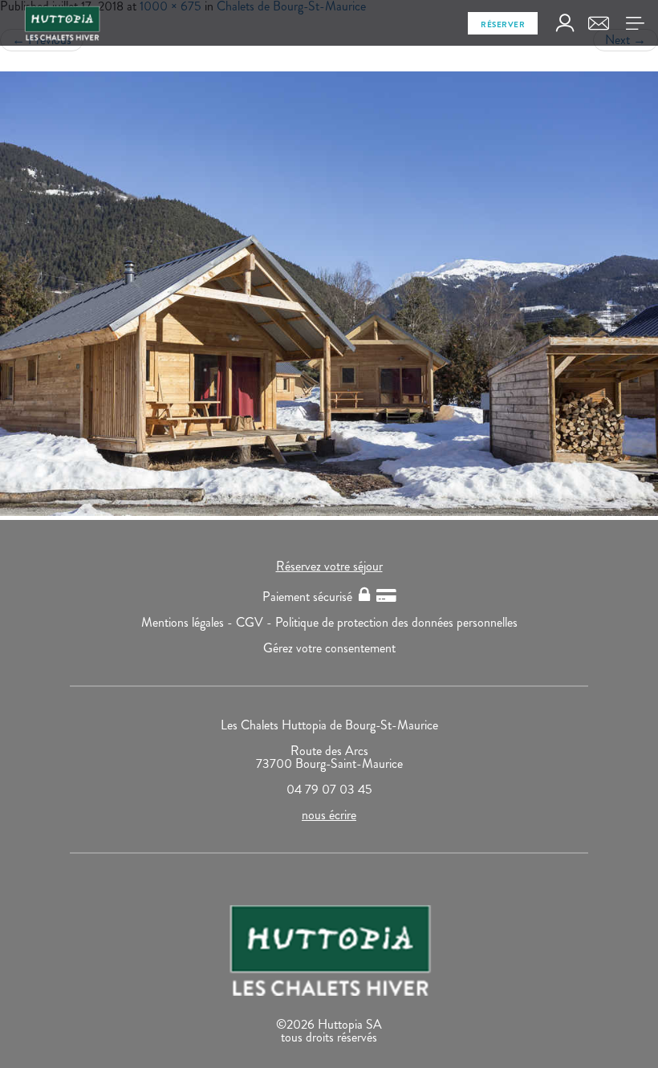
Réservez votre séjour (329, 566)
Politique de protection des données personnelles (396, 622)
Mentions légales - (188, 622)
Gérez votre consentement (329, 648)
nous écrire (329, 815)
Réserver (503, 24)
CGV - (255, 622)
